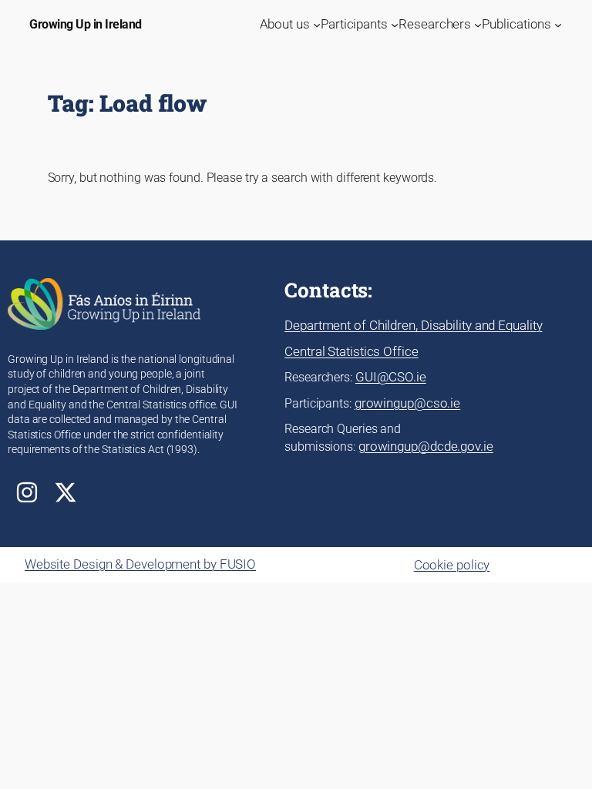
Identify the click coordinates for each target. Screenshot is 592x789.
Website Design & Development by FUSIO (140, 564)
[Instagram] (27, 492)
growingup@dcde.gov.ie (425, 446)
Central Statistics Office (351, 351)
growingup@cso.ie (407, 403)
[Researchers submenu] (478, 25)
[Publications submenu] (558, 25)
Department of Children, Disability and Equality (413, 325)
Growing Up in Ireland (85, 24)
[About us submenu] (317, 25)
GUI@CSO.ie (390, 376)
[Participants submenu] (395, 25)
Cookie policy (452, 564)
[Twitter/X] (65, 492)
